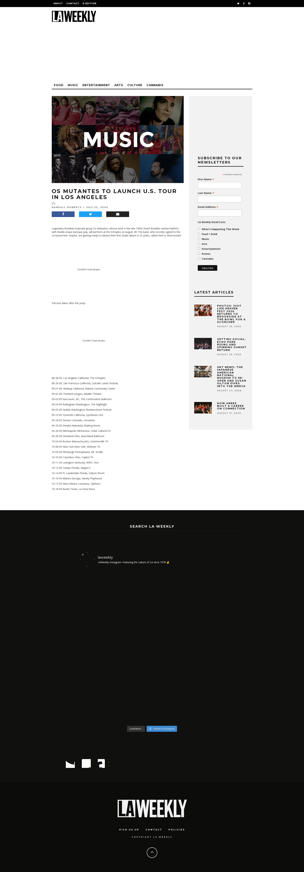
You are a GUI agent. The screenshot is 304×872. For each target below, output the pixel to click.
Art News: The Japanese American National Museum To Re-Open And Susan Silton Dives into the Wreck (231, 377)
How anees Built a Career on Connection (231, 406)
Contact (72, 3)
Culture (134, 85)
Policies (177, 829)
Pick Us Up (129, 829)
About (58, 3)
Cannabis (155, 85)
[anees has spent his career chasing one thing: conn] (97, 647)
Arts (118, 85)
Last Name (206, 193)
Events (206, 253)
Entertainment (96, 85)
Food (59, 85)
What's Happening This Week (220, 229)
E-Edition (89, 3)
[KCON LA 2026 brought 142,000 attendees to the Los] (170, 647)
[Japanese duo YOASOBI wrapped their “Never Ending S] (134, 647)
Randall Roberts (67, 207)
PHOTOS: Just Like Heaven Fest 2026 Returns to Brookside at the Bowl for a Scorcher (231, 314)
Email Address (208, 207)
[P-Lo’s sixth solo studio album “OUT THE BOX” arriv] (206, 647)
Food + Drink (209, 234)
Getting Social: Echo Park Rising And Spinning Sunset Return (232, 345)
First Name (206, 179)
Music (73, 85)
